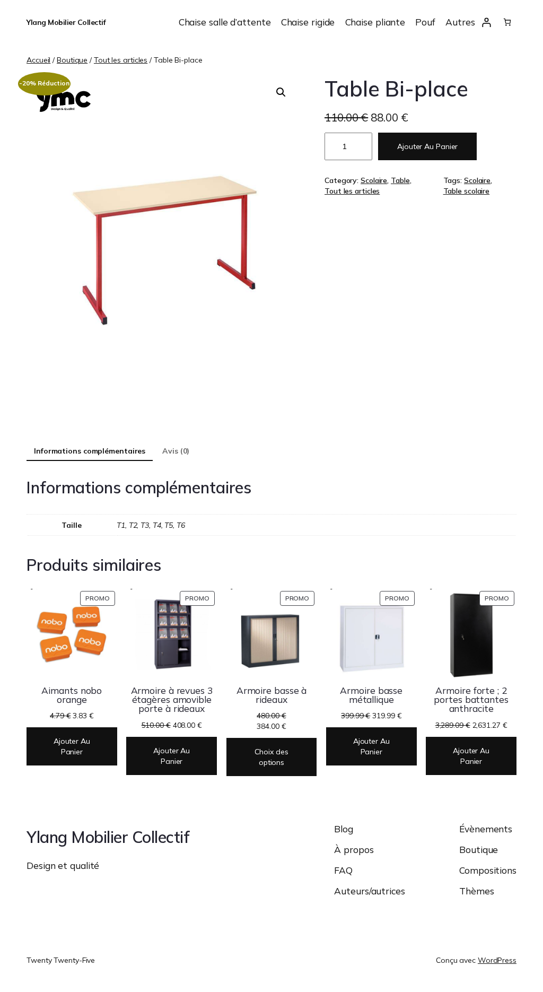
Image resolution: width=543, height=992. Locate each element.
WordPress (497, 960)
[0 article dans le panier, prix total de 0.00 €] (507, 22)
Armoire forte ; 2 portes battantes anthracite (471, 699)
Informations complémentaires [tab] (89, 451)
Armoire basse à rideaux (272, 695)
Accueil (38, 60)
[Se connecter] (486, 22)
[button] (281, 92)
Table (400, 180)
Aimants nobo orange (71, 695)
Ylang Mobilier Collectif (66, 22)
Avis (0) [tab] (175, 451)
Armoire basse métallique (371, 695)
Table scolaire (466, 191)
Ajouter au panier (427, 146)
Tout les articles (120, 60)
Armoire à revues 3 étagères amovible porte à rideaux (172, 699)
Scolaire (374, 180)
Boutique (72, 60)
